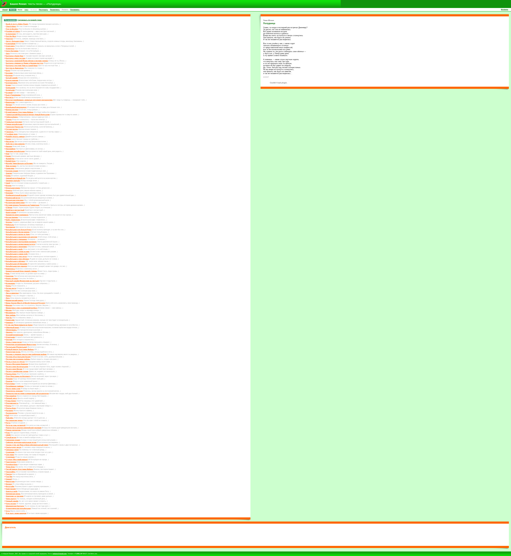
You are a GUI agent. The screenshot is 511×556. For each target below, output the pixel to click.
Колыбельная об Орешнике (16, 264)
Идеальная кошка (13, 188)
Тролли (9, 474)
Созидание (10, 452)
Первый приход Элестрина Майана (20, 349)
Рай (7, 415)
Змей (8, 183)
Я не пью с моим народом (16, 513)
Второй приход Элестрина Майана (19, 112)
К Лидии (9, 207)
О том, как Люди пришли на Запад (19, 325)
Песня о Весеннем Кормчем (17, 364)
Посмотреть (55, 10)
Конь (8, 273)
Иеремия (9, 193)
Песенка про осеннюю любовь (18, 359)
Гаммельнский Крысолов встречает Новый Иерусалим (28, 114)
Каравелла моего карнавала (17, 215)
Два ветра (10, 141)
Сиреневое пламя (13, 440)
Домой (5, 10)
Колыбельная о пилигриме (16, 247)
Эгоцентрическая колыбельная (18, 508)
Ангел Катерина (12, 51)
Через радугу (11, 499)
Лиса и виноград (12, 293)
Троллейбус (10, 472)
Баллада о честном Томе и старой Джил (22, 65)
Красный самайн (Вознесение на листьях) (22, 281)
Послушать (43, 10)
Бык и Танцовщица (13, 95)
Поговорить (74, 10)
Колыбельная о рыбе (14, 249)
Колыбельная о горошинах (16, 239)
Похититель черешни (14, 391)
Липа (8, 291)
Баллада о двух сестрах (15, 58)
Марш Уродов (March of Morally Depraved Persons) (25, 303)
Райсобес (9, 418)
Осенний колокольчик (14, 335)
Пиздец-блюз (11, 374)
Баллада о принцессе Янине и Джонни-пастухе (24, 63)
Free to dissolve (12, 29)
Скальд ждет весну (13, 447)
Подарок (9, 379)
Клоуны (9, 222)
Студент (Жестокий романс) (17, 459)
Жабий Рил (10, 159)
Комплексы (10, 269)
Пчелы (8, 406)
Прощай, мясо (11, 398)
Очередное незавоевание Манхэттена (21, 344)
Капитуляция (11, 212)
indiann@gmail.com (60, 553)
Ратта (8, 423)
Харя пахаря (11, 489)
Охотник (9, 339)
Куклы (8, 286)
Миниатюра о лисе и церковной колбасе (21, 308)
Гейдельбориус (12, 117)
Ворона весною (12, 110)
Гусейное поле (12, 134)
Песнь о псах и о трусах (15, 362)
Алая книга (10, 46)
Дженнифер (10, 149)
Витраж (9, 105)
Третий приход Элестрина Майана (19, 469)
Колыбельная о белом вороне (18, 232)
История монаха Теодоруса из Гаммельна (22, 205)
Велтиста (9, 97)
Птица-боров (11, 401)
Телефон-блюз (12, 464)
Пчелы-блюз (11, 408)
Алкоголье (10, 48)
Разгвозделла (11, 413)
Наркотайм (10, 320)
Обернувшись (11, 330)
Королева (9, 276)
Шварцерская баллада (15, 506)
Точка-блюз (10, 467)
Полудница (10, 384)
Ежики (8, 156)
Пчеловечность (12, 403)
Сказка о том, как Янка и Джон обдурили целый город (27, 445)
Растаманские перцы (14, 420)
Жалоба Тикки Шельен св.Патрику (19, 163)
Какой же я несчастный (15, 210)
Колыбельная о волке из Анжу (18, 234)
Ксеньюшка (10, 283)
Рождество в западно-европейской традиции (23, 428)
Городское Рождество (14, 127)
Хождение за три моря (14, 496)
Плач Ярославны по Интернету (18, 376)
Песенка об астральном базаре (18, 357)
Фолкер (9, 484)
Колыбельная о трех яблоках (17, 259)
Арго (8, 53)
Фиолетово (10, 481)
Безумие (9, 73)
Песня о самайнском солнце (17, 371)
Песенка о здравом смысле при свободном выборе (26, 354)
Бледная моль (11, 83)
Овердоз (9, 332)
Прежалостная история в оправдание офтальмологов (27, 393)
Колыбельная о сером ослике (17, 251)
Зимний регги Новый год (15, 178)
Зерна (8, 176)
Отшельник (10, 337)
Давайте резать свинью (15, 136)
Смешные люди (12, 450)
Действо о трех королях (15, 144)
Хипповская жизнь (13, 494)
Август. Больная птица (15, 41)
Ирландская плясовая (15, 200)
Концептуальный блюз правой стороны (21, 271)
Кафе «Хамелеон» (13, 220)
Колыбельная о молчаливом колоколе (21, 242)
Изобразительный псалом (16, 195)
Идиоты (9, 190)
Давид (8, 139)
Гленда (9, 119)
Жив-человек (11, 166)
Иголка (8, 185)
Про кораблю (11, 396)
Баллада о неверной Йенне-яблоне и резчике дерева (27, 61)
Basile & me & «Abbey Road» (17, 24)
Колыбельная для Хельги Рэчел (19, 229)
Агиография (10, 43)
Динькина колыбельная (15, 151)
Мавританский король (14, 300)
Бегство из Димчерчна (15, 68)
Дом (7, 154)
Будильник (10, 90)
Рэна (8, 433)
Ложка (8, 296)
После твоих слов (13, 388)
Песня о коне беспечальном (17, 366)
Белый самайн (12, 78)
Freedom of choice (13, 31)
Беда (8, 70)
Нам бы (9, 317)
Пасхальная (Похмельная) (16, 347)
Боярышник (10, 88)
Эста (8, 511)
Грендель (10, 132)
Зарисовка (10, 168)
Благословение (12, 80)
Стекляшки (10, 457)
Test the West (11, 36)
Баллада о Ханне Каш (14, 56)
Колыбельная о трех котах (16, 256)
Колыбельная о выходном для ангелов (21, 237)
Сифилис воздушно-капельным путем (21, 442)
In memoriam (11, 34)
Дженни (9, 146)
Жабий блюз (11, 161)
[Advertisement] (255, 537)
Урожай (9, 479)
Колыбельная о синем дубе (17, 254)
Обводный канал (12, 327)
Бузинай (9, 92)
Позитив (9, 381)
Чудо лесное (11, 503)
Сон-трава (10, 454)
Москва (9, 310)
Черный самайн (12, 501)
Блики (8, 85)
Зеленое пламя (12, 171)
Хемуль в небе (11, 491)
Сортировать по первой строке (29, 20)
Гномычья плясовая (14, 122)
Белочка (9, 75)
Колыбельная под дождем (16, 266)
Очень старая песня (14, 342)
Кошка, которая (12, 278)
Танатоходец (11, 462)
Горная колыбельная (14, 124)
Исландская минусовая (15, 202)
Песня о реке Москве (14, 369)
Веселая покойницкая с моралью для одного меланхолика (29, 100)
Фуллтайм (10, 486)
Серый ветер (11, 437)
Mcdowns (504, 9)
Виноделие (10, 102)
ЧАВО (26, 10)
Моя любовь (11, 315)
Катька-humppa (12, 217)
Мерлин (9, 305)
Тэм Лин (9, 476)
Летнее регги (11, 288)
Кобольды (10, 225)
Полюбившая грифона (15, 386)
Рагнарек (9, 410)
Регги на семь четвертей (15, 425)
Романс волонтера (13, 430)
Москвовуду (11, 313)
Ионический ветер (13, 198)
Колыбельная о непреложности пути (20, 244)
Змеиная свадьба (13, 180)
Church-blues (11, 26)
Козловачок (10, 227)
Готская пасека (12, 129)
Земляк (9, 173)
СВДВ (8, 435)
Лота (8, 298)
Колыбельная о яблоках (15, 261)
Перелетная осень (13, 352)
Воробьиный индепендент (16, 107)
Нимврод (9, 322)
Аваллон (9, 39)
